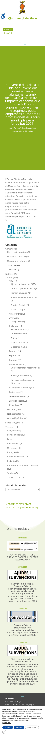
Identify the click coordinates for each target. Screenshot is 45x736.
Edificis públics (14, 434)
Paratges (11, 452)
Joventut (13, 360)
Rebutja (19, 727)
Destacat (11, 409)
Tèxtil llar (11, 269)
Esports (12, 355)
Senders (11, 473)
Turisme (9, 427)
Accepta (7, 727)
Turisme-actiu (13, 477)
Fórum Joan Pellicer (20, 375)
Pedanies (11, 461)
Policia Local (14, 392)
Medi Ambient (15, 364)
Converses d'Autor (19, 333)
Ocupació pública (15, 418)
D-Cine (14, 338)
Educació (13, 351)
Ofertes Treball (18, 305)
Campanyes (16, 321)
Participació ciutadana (19, 387)
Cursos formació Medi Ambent (25, 367)
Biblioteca (13, 326)
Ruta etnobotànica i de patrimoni (22, 465)
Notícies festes (14, 414)
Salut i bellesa (13, 265)
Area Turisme (15, 313)
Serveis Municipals (17, 396)
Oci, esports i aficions (17, 261)
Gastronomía (13, 443)
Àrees (10, 277)
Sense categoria (12, 422)
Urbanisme (14, 405)
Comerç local (11, 248)
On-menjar (12, 448)
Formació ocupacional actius (24, 297)
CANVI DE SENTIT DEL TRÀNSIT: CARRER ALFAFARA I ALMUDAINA (22, 557)
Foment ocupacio (19, 293)
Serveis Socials (16, 400)
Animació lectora (18, 329)
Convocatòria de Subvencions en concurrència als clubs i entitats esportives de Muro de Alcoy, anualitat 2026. (22, 630)
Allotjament (12, 430)
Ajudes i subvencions (20, 284)
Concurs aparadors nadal (23, 288)
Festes (10, 439)
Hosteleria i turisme (16, 256)
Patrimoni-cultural (15, 456)
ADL (25, 128)
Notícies (29, 131)
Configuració (32, 727)
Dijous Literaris (18, 342)
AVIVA (12, 318)
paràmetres (6, 723)
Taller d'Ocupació (19, 309)
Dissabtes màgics (19, 346)
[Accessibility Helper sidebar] (3, 16)
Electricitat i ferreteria (17, 252)
